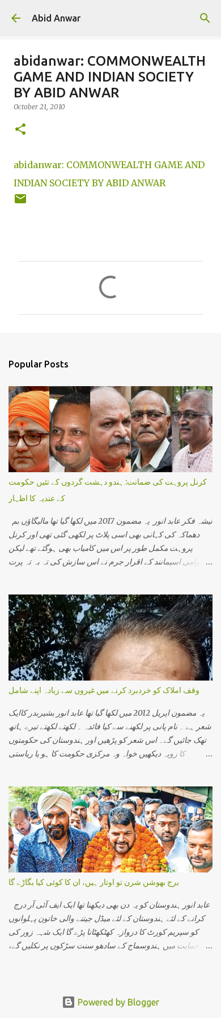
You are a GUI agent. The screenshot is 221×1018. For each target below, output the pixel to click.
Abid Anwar (56, 18)
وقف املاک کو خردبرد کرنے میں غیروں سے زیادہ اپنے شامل (103, 690)
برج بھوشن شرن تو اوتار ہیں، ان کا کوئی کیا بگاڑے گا (93, 882)
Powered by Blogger (117, 1002)
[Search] (205, 18)
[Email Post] (20, 203)
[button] (20, 130)
